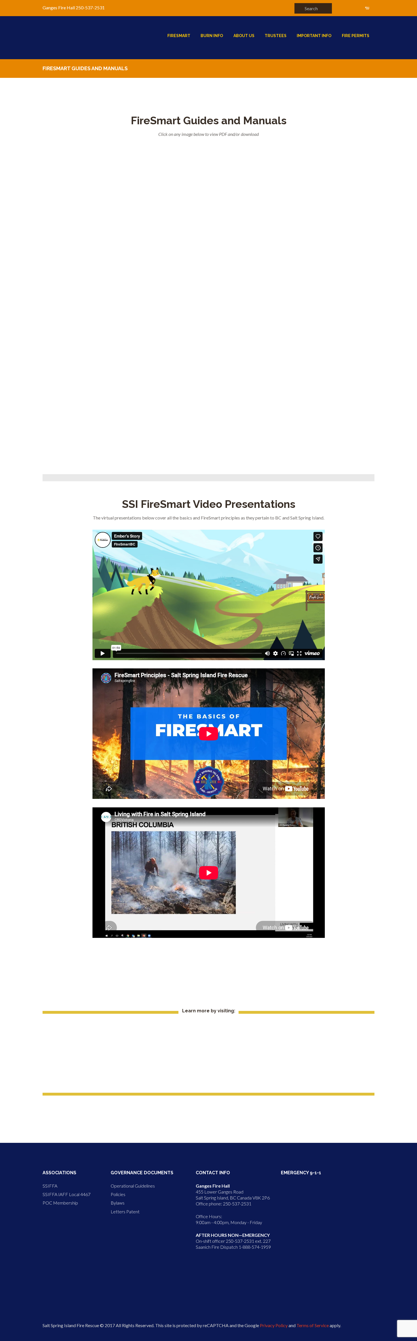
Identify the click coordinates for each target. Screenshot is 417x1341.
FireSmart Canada (208, 1039)
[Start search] (299, 8)
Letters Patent (125, 1211)
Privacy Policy (274, 1325)
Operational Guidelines (133, 1185)
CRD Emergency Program (208, 1078)
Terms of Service (312, 1325)
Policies (118, 1194)
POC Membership (60, 1202)
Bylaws (118, 1202)
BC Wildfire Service (208, 1052)
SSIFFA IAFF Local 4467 (66, 1194)
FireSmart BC (208, 1026)
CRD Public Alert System (208, 1065)
